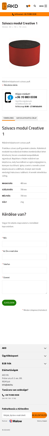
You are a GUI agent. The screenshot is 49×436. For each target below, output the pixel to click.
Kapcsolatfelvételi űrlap (26, 118)
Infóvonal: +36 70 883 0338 (25, 14)
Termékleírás (8, 118)
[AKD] (14, 6)
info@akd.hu (7, 384)
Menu (41, 6)
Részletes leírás (11, 85)
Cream (44, 421)
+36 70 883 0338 (26, 97)
